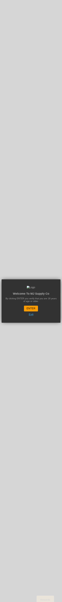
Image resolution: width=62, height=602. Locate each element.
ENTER (31, 308)
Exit (31, 314)
